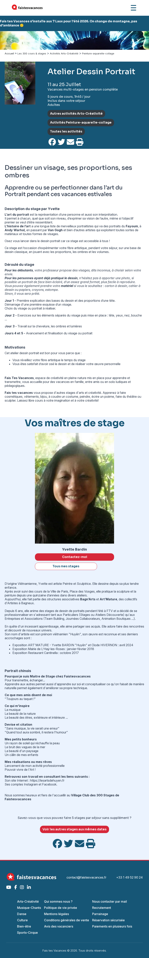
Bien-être (24, 926)
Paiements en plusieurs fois (112, 926)
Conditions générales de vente (66, 920)
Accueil (9, 53)
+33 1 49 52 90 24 (129, 877)
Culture (22, 920)
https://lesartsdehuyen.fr (47, 780)
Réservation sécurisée (108, 920)
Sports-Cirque (27, 932)
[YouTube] (8, 887)
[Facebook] (15, 887)
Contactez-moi (74, 557)
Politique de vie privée (60, 908)
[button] (11, 40)
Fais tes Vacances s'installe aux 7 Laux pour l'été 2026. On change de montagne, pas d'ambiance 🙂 (68, 23)
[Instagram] (22, 887)
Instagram (31, 784)
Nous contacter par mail (109, 901)
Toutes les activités (66, 131)
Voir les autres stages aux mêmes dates (74, 829)
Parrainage (100, 914)
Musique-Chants (29, 908)
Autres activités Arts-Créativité (76, 114)
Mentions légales (56, 914)
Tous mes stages (66, 566)
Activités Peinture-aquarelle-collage (81, 122)
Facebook (49, 784)
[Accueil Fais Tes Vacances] (27, 7)
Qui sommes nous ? (58, 901)
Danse (21, 914)
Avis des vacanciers (58, 926)
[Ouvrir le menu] (133, 8)
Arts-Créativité (28, 901)
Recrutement (101, 908)
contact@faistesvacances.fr (86, 877)
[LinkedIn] (29, 887)
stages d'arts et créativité (83, 393)
